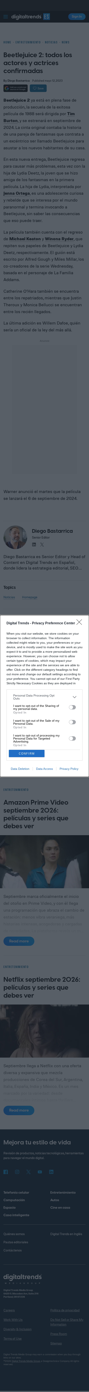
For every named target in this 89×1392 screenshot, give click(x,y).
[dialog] (44, 696)
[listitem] (44, 697)
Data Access (44, 768)
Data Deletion (20, 768)
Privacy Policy (69, 768)
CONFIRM (27, 753)
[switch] (72, 707)
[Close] (80, 623)
